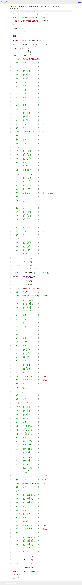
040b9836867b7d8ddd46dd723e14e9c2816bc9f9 (32, 6)
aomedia (12, 6)
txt (76, 583)
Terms (14, 583)
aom (16, 6)
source (61, 6)
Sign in (79, 2)
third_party (50, 6)
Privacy (11, 583)
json (80, 583)
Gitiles (7, 583)
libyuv (56, 6)
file (36, 11)
